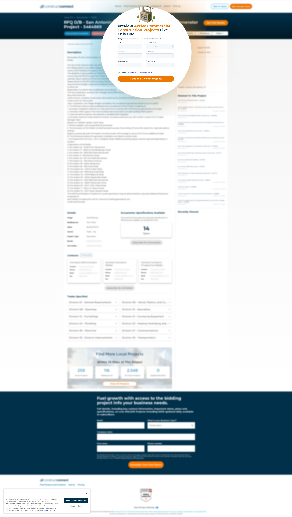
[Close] (86, 493)
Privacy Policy (49, 510)
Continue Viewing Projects (146, 78)
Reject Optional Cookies (76, 500)
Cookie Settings (75, 506)
